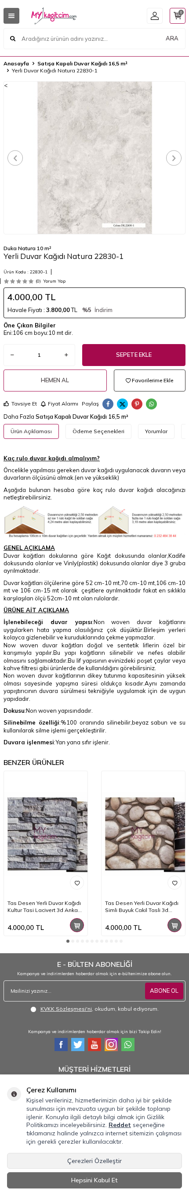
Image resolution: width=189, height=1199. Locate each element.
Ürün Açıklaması (31, 431)
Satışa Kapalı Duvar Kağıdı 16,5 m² (82, 63)
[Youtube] (94, 1044)
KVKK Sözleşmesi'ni (66, 1008)
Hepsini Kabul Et (94, 1180)
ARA (172, 38)
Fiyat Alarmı (63, 403)
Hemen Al (55, 380)
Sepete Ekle (134, 354)
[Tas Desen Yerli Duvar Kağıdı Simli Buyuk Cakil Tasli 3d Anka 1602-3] (143, 833)
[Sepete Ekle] (77, 925)
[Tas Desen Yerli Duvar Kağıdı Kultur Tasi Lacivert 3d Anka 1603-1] (45, 833)
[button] (15, 157)
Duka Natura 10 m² (27, 248)
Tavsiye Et (24, 403)
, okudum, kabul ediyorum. (99, 1008)
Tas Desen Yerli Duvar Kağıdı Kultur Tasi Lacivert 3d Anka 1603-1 (44, 907)
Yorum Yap (54, 281)
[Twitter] (77, 1044)
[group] (94, 158)
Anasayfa (16, 63)
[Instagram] (111, 1044)
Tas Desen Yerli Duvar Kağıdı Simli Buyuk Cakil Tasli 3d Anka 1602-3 (141, 907)
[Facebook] (61, 1044)
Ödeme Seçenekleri (98, 431)
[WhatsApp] (127, 1044)
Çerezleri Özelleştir (94, 1161)
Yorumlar (156, 431)
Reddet (120, 1125)
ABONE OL (164, 990)
